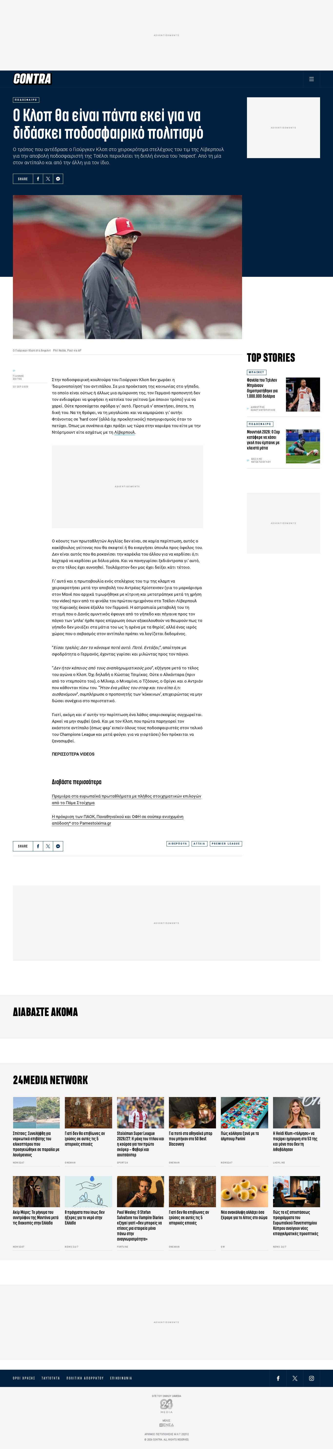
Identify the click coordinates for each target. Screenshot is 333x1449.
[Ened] (166, 1425)
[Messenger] (58, 179)
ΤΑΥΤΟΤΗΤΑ (51, 1378)
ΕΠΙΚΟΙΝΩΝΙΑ (121, 1378)
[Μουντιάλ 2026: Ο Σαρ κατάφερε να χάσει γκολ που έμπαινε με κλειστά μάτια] (303, 446)
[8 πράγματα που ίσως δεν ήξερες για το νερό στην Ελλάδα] (88, 1191)
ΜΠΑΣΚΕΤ (256, 372)
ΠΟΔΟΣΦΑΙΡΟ (260, 424)
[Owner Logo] (166, 1405)
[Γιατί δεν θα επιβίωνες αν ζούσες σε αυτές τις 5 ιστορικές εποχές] (88, 1112)
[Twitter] (48, 179)
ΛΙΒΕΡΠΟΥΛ (177, 843)
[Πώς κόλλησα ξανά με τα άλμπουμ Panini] (244, 1112)
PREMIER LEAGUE (226, 843)
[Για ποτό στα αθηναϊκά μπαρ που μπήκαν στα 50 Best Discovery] (192, 1112)
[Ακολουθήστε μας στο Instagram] (311, 1378)
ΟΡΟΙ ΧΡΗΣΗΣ (24, 1378)
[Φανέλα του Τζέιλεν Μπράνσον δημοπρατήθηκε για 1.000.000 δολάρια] (303, 395)
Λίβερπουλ (124, 432)
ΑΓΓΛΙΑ (200, 843)
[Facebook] (38, 179)
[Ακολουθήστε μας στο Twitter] (295, 1378)
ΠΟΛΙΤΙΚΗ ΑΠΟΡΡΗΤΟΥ (85, 1378)
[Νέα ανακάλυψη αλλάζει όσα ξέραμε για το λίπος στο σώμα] (244, 1191)
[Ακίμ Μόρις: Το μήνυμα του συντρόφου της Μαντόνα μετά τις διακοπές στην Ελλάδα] (36, 1191)
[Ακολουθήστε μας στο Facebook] (278, 1378)
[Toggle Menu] (311, 79)
